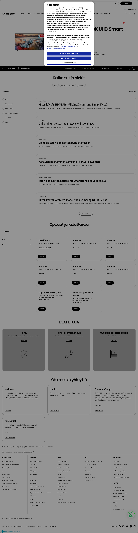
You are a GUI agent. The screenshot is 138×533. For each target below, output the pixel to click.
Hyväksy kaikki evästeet (69, 53)
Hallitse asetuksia (69, 63)
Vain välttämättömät (69, 58)
